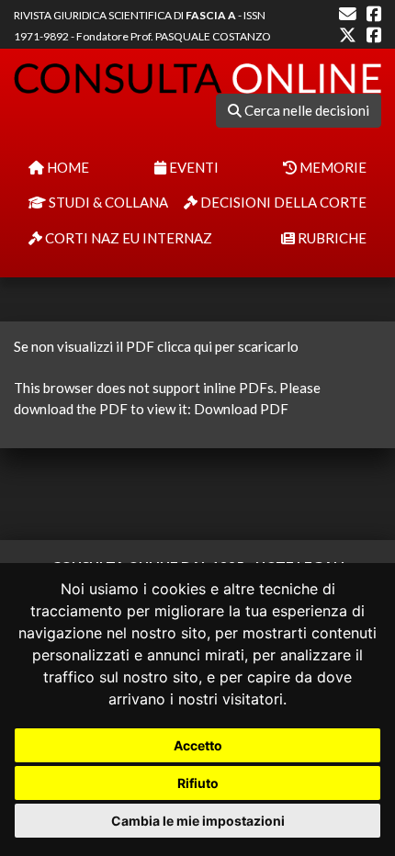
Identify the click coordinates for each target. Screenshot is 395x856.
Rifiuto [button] (198, 783)
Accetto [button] (198, 745)
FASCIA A (211, 15)
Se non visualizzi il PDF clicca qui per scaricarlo (156, 346)
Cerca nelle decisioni (305, 110)
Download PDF (241, 408)
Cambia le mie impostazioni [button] (198, 820)
